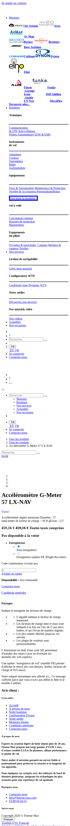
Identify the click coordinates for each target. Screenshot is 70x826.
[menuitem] (14, 17)
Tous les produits (19, 439)
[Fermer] (2, 389)
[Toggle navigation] (10, 383)
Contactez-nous (18, 357)
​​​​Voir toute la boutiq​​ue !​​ (23, 198)
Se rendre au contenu (13, 3)
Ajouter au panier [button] (11, 573)
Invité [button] (4, 456)
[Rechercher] (45, 340)
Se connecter (16, 353)
